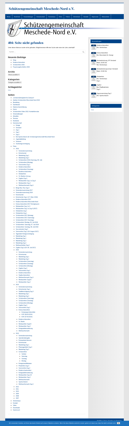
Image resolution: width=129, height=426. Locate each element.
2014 (17, 284)
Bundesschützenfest (25, 171)
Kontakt (86, 17)
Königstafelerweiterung (26, 328)
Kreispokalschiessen (25, 340)
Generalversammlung (25, 151)
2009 (17, 393)
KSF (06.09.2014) (27, 314)
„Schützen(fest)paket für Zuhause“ (23, 98)
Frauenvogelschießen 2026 (21, 67)
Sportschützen (23, 382)
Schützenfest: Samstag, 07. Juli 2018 (27, 224)
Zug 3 (17, 134)
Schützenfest (23, 351)
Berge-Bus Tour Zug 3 (22, 188)
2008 (17, 396)
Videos (68, 17)
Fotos (60, 17)
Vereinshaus (51, 17)
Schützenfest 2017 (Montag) (24, 215)
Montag (24, 361)
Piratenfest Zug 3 (24, 366)
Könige (18, 125)
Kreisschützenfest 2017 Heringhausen (27, 204)
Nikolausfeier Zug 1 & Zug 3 (27, 180)
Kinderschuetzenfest (25, 370)
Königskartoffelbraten (25, 363)
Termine (15, 118)
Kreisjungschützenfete (28, 312)
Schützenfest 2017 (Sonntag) (25, 220)
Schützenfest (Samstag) (26, 261)
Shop (14, 60)
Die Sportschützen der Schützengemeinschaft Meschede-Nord (35, 137)
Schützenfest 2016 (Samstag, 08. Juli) (30, 160)
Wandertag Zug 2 (24, 158)
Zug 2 (17, 132)
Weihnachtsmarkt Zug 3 (26, 185)
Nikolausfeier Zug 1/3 (25, 375)
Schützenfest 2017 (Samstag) (25, 217)
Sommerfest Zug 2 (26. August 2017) (27, 231)
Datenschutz (105, 17)
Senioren (18, 141)
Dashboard (16, 104)
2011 (17, 389)
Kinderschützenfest (19, 62)
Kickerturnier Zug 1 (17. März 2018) (27, 197)
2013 (17, 333)
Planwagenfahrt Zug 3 (25, 347)
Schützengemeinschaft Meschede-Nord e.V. (41, 8)
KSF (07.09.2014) (27, 316)
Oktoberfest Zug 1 (21, 211)
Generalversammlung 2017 (24, 190)
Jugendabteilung (21, 139)
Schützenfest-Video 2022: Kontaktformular (26, 111)
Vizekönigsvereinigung (23, 143)
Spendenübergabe (24, 338)
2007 (17, 398)
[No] (127, 423)
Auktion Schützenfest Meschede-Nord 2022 (26, 100)
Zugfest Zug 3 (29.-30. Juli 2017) (26, 247)
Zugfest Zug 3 (23, 178)
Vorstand (18, 127)
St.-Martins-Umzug (24, 176)
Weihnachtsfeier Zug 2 (23, 245)
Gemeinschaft (41, 17)
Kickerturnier (22, 153)
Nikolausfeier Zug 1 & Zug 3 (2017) (26, 208)
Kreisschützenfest (24, 310)
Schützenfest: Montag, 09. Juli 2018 (27, 222)
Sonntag (24, 358)
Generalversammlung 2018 (24, 192)
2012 (17, 387)
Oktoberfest (22, 174)
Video (14, 405)
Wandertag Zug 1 (24, 155)
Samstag (24, 356)
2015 (17, 250)
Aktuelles (16, 116)
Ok (118, 423)
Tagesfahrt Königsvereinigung (25, 234)
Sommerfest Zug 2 (24, 164)
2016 (17, 148)
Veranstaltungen (28, 17)
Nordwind (17, 17)
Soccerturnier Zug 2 (22, 229)
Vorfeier (24, 354)
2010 (17, 391)
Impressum (95, 17)
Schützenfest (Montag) (26, 162)
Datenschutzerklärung (20, 107)
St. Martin (22, 321)
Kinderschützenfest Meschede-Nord (27, 201)
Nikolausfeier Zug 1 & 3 (23, 206)
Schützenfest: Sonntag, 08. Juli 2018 (27, 227)
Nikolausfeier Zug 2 (25, 183)
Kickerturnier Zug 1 (24, 289)
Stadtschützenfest (24, 275)
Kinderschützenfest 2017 (23, 199)
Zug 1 (17, 130)
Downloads (76, 17)
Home (8, 17)
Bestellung (16, 102)
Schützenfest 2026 (18, 64)
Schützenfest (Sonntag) (26, 169)
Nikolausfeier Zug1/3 (25, 279)
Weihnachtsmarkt (24, 331)
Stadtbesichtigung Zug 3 (26, 291)
